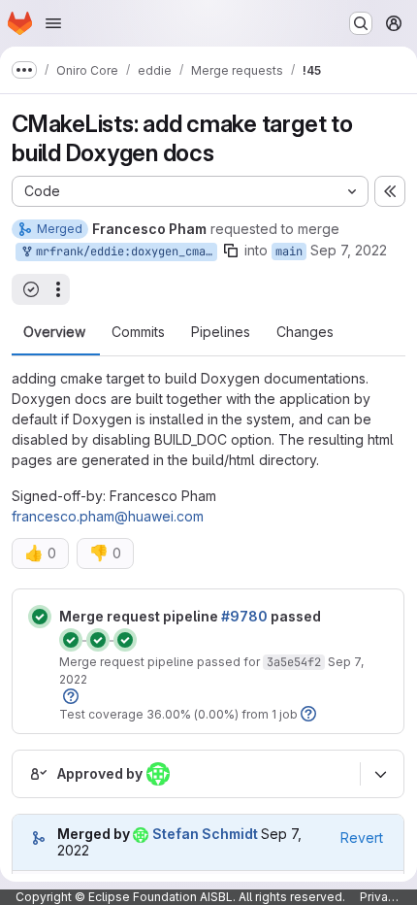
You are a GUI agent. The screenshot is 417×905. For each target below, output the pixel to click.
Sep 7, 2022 (348, 250)
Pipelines (220, 332)
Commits (138, 332)
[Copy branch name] (230, 250)
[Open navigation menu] (53, 23)
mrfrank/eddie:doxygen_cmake (123, 251)
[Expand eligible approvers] (380, 774)
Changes (305, 332)
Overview (54, 332)
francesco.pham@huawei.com (108, 516)
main (289, 251)
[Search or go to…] (360, 23)
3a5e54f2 (294, 662)
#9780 (244, 616)
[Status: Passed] (39, 616)
